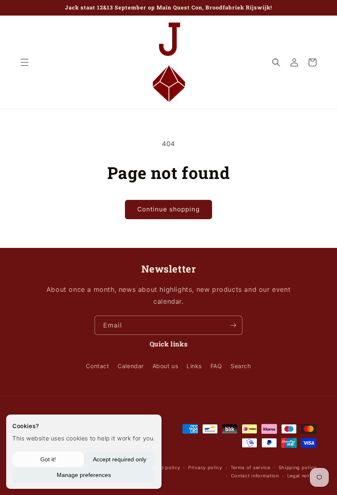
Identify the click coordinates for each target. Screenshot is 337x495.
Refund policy (163, 467)
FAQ (216, 365)
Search (241, 365)
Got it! (48, 459)
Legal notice (301, 476)
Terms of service (250, 467)
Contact (97, 365)
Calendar (131, 365)
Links (194, 365)
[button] (25, 62)
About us (165, 365)
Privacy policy (205, 467)
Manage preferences (84, 475)
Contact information (255, 476)
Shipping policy (298, 467)
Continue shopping (168, 209)
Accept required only (119, 459)
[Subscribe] (233, 325)
